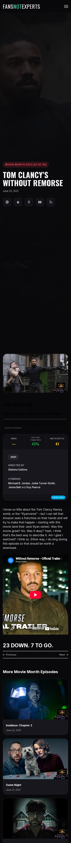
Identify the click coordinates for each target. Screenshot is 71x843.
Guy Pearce (33, 487)
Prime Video (58, 497)
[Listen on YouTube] (40, 202)
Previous (11, 654)
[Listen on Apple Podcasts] (18, 202)
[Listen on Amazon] (29, 202)
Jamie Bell (14, 487)
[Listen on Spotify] (7, 202)
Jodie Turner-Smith (43, 483)
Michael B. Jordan (19, 483)
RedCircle (17, 428)
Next (62, 654)
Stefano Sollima (17, 469)
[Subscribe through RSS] (51, 202)
